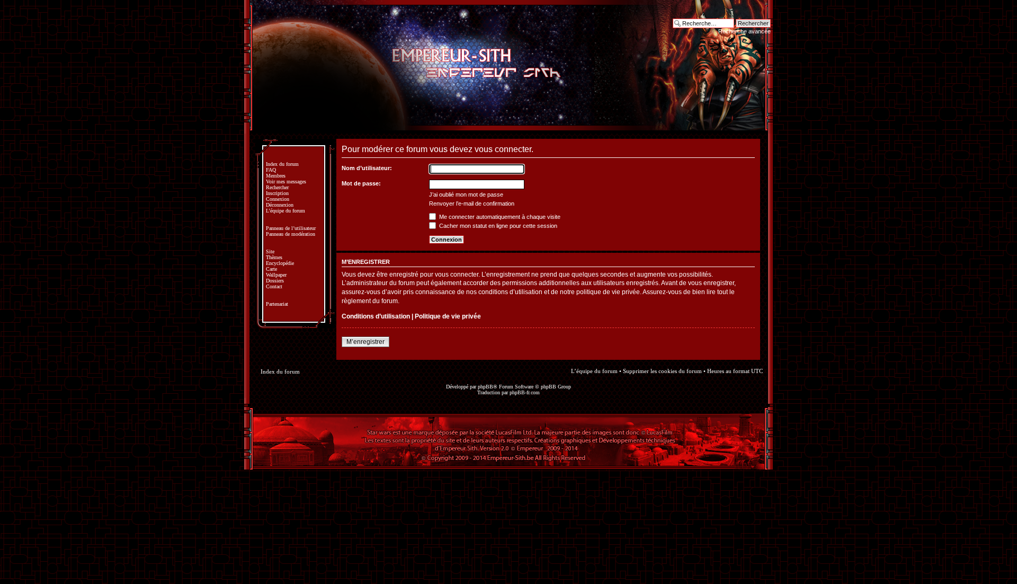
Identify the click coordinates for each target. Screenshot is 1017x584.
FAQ (271, 170)
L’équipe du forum (285, 211)
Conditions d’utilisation (376, 316)
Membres (276, 176)
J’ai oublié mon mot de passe (466, 194)
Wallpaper (276, 275)
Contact (274, 286)
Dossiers (275, 281)
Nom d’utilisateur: (367, 168)
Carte (271, 269)
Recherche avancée (744, 31)
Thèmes (274, 257)
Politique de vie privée (448, 316)
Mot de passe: (361, 183)
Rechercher (277, 187)
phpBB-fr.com (525, 392)
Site (270, 251)
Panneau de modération (290, 234)
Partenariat (277, 304)
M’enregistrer (365, 342)
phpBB (485, 387)
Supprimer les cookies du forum (662, 371)
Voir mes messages (286, 181)
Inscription (277, 193)
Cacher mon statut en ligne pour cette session (497, 226)
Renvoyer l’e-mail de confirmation (471, 203)
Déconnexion (279, 205)
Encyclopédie (280, 263)
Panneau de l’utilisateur (291, 228)
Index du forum (282, 164)
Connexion (277, 199)
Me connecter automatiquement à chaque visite (499, 217)
